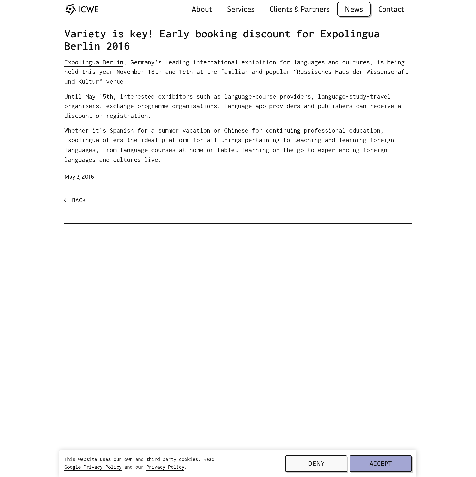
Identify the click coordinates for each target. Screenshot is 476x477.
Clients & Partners (299, 10)
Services (241, 10)
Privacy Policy (165, 467)
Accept (380, 464)
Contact (391, 10)
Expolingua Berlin (93, 62)
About (202, 10)
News (354, 10)
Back (79, 200)
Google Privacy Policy (93, 467)
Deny (316, 464)
